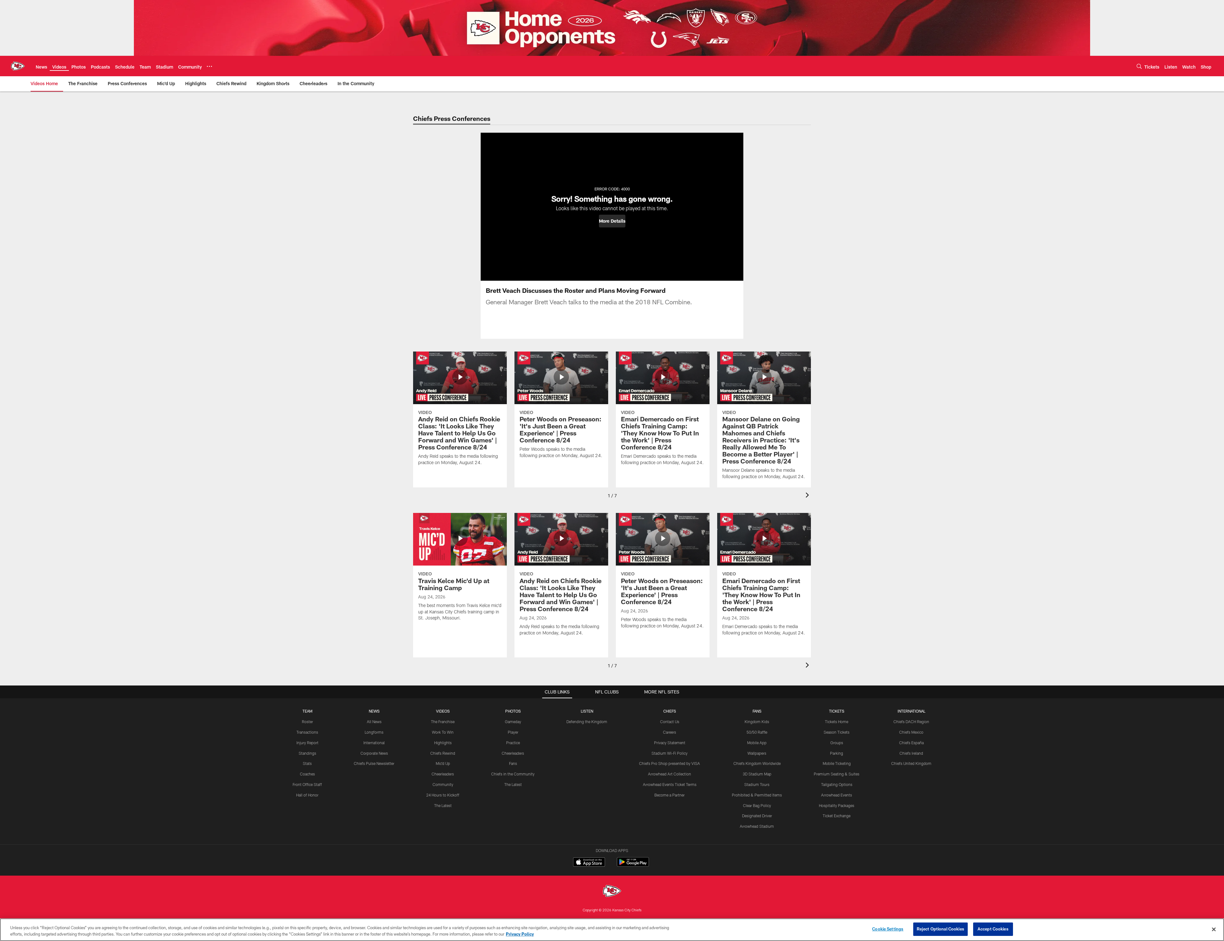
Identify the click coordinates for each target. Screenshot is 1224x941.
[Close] (1214, 929)
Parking (836, 753)
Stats (307, 763)
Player (513, 732)
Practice (513, 742)
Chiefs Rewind (442, 753)
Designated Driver (757, 815)
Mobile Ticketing (837, 763)
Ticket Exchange (836, 815)
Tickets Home (836, 721)
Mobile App (757, 742)
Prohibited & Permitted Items (757, 795)
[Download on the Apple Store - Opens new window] (589, 862)
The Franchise (443, 721)
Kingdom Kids (757, 721)
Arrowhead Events (836, 795)
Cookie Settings (887, 928)
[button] (612, 221)
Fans (513, 763)
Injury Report (307, 742)
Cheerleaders (443, 774)
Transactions (307, 732)
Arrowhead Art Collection (669, 774)
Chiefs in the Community (513, 774)
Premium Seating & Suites (836, 774)
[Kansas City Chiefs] (612, 892)
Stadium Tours (756, 784)
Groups (836, 742)
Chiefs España (911, 742)
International (374, 742)
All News (374, 721)
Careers (669, 732)
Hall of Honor (307, 795)
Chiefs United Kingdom (911, 763)
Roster (307, 721)
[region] (612, 929)
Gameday (513, 721)
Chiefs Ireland (911, 753)
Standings (307, 753)
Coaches (307, 774)
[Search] (1139, 66)
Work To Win (443, 732)
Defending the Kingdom (586, 721)
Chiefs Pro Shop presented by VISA (669, 763)
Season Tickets (836, 732)
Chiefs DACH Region (911, 721)
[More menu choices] (209, 66)
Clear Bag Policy (757, 805)
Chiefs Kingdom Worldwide (757, 763)
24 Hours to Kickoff (442, 795)
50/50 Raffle (757, 732)
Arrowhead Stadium (757, 826)
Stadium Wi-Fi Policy (670, 753)
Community (443, 784)
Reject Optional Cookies (940, 928)
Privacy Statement (669, 742)
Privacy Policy (520, 934)
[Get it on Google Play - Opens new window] (633, 865)
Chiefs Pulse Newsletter (374, 763)
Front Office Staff (307, 784)
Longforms (374, 732)
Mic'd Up (443, 763)
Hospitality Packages (836, 805)
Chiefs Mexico (911, 732)
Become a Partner (669, 795)
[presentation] (808, 496)
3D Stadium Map (757, 774)
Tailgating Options (836, 784)
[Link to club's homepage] (18, 66)
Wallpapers (756, 753)
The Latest (443, 805)
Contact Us (669, 721)
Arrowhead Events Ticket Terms (669, 784)
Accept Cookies (993, 928)
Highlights (443, 742)
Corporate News (374, 753)
